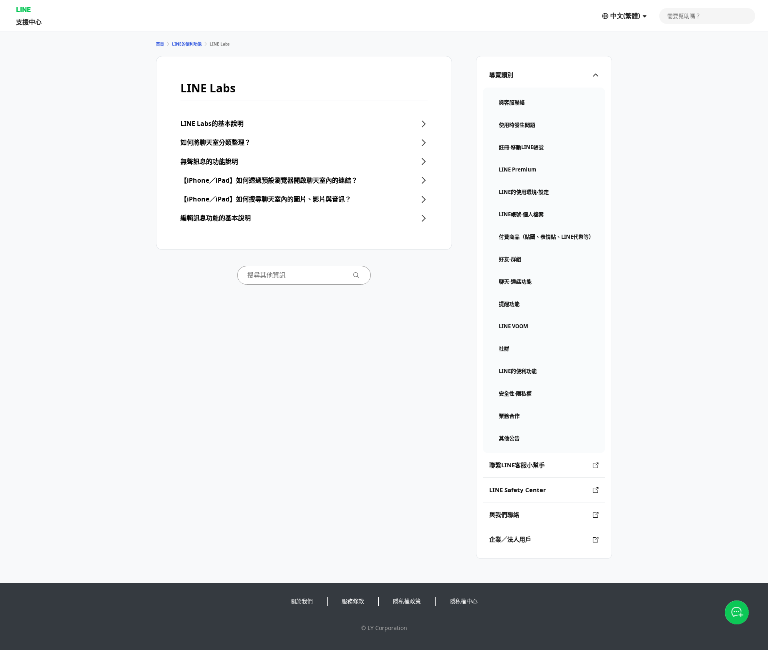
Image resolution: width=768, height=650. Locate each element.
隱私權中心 (464, 601)
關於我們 (301, 601)
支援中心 (29, 22)
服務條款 (353, 601)
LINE (23, 9)
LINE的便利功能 (187, 44)
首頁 (160, 44)
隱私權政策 (407, 601)
